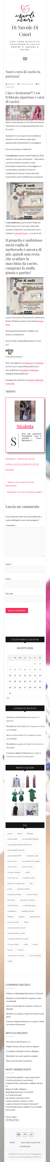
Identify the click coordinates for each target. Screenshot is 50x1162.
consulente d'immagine (31, 861)
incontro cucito (32, 894)
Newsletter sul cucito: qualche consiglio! (25, 492)
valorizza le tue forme (15, 955)
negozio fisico (34, 917)
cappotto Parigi (21, 233)
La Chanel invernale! (14, 1095)
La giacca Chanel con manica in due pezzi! (22, 1104)
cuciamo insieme (13, 872)
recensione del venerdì (16, 928)
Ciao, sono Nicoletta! (30, 1142)
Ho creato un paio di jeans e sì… (18, 1042)
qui (7, 344)
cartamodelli (12, 839)
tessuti (10, 950)
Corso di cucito (26, 459)
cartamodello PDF (14, 856)
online (26, 922)
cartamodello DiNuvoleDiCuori (19, 844)
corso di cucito (30, 464)
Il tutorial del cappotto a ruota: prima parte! (23, 1077)
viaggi (9, 961)
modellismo (11, 911)
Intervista (11, 900)
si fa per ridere (13, 944)
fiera (31, 883)
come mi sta (12, 861)
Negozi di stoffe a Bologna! (16, 1089)
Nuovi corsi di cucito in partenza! (19, 1061)
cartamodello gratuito (16, 850)
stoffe (25, 944)
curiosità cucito (29, 878)
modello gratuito (27, 911)
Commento (11, 525)
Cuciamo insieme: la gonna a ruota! (19, 1101)
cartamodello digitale (30, 839)
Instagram (28, 363)
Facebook (39, 363)
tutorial (20, 950)
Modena (10, 469)
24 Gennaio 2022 (26, 84)
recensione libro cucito (16, 933)
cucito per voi (12, 878)
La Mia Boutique (29, 905)
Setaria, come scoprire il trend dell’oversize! (20, 484)
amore (9, 833)
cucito (27, 872)
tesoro (35, 944)
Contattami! (25, 1146)
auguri (19, 833)
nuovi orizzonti (13, 922)
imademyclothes (23, 889)
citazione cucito (32, 856)
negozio (22, 917)
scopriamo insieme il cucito (17, 939)
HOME (12, 1142)
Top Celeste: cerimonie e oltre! (18, 1098)
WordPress (36, 1157)
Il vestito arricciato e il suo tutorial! (19, 1080)
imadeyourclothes (14, 894)
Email (9, 579)
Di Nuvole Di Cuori (25, 30)
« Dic (8, 698)
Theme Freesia (15, 1157)
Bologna (30, 833)
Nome (9, 564)
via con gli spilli (35, 955)
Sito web (9, 593)
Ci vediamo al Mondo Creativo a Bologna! (22, 1051)
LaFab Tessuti (12, 905)
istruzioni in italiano (27, 900)
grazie (9, 889)
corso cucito (13, 464)
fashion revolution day (16, 883)
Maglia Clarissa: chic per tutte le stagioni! (22, 1046)
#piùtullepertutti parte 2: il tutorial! (29, 993)
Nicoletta (11, 84)
